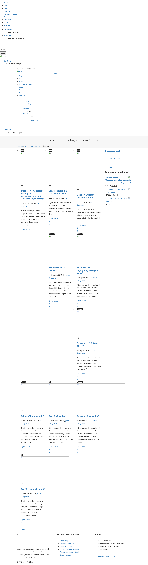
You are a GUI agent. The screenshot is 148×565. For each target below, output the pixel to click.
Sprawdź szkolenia (67, 544)
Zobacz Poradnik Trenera (69, 549)
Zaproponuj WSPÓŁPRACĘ (106, 556)
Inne (22, 150)
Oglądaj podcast (66, 546)
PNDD (66, 198)
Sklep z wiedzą (65, 555)
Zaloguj (27, 101)
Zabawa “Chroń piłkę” (88, 416)
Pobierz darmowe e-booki (69, 552)
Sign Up (28, 104)
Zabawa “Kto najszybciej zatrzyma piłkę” (88, 270)
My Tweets (109, 167)
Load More (21, 530)
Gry (50, 382)
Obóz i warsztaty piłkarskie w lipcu (86, 196)
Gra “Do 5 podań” (57, 416)
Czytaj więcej (25, 229)
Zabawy (52, 234)
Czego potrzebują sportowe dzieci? (58, 192)
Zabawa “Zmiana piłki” (32, 416)
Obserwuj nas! (112, 150)
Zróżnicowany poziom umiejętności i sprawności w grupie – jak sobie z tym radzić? (32, 194)
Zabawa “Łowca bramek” (57, 269)
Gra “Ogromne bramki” (33, 489)
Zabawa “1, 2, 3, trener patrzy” (88, 344)
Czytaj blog (64, 541)
